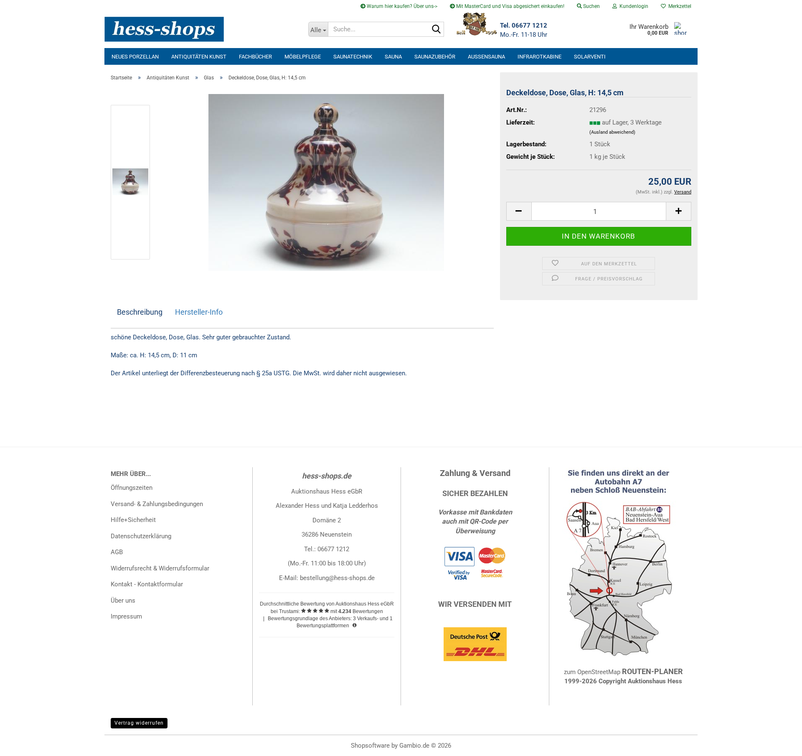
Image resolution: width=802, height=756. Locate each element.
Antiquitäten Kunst (198, 56)
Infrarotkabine (539, 56)
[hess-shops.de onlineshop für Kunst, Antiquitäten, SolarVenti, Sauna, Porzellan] (203, 29)
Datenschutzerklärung (141, 536)
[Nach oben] (779, 743)
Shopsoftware (370, 745)
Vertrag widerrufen (139, 723)
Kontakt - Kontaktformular (147, 584)
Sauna (393, 56)
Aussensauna (486, 56)
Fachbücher (255, 56)
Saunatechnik (352, 56)
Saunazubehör (434, 56)
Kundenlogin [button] (632, 6)
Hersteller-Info (199, 312)
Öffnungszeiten (131, 487)
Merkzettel (678, 6)
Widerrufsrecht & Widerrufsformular (160, 568)
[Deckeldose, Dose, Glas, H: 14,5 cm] (326, 182)
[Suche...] (436, 29)
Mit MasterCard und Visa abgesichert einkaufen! (509, 6)
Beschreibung (139, 312)
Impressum (126, 616)
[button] (518, 211)
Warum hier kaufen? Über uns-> (401, 6)
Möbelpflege (302, 56)
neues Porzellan (135, 56)
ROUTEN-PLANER (652, 671)
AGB (117, 552)
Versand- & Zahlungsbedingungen (157, 504)
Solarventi (590, 56)
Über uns (123, 600)
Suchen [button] (591, 6)
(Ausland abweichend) (612, 132)
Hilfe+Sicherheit (133, 520)
